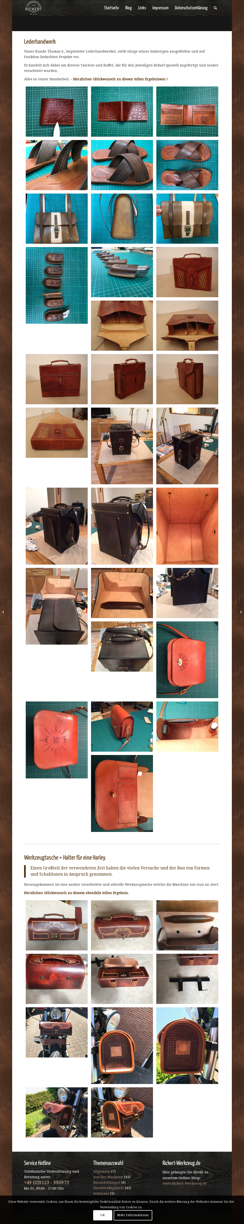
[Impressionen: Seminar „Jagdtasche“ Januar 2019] (240, 612)
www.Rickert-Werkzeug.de (185, 1183)
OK (102, 1215)
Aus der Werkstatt (108, 1177)
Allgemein (101, 1171)
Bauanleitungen (106, 1182)
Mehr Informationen (133, 1215)
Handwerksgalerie (108, 1188)
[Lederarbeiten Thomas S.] (56, 111)
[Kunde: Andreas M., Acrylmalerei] (3, 612)
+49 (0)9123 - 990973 (46, 1182)
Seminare (101, 1193)
